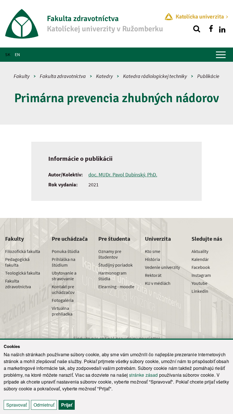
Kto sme (152, 251)
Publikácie (208, 76)
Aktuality (200, 251)
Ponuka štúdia (65, 251)
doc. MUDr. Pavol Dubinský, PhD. (122, 174)
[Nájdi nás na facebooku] (211, 28)
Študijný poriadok (115, 265)
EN (17, 54)
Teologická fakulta (22, 273)
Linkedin (200, 291)
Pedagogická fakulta (17, 262)
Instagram (201, 275)
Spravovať (16, 404)
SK (7, 54)
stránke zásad (143, 375)
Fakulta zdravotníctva (63, 76)
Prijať (66, 404)
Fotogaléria (63, 300)
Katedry (104, 76)
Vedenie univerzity (162, 267)
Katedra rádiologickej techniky (155, 76)
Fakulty (22, 76)
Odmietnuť (44, 404)
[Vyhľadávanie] (196, 28)
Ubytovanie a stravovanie (64, 275)
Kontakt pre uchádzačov (63, 289)
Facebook (201, 267)
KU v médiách (157, 283)
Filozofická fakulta (22, 251)
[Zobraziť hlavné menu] (221, 55)
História (152, 259)
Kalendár (200, 259)
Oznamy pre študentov (109, 254)
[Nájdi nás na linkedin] (222, 28)
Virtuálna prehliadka (62, 311)
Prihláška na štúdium (63, 262)
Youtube (199, 283)
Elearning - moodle (116, 286)
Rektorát (153, 275)
